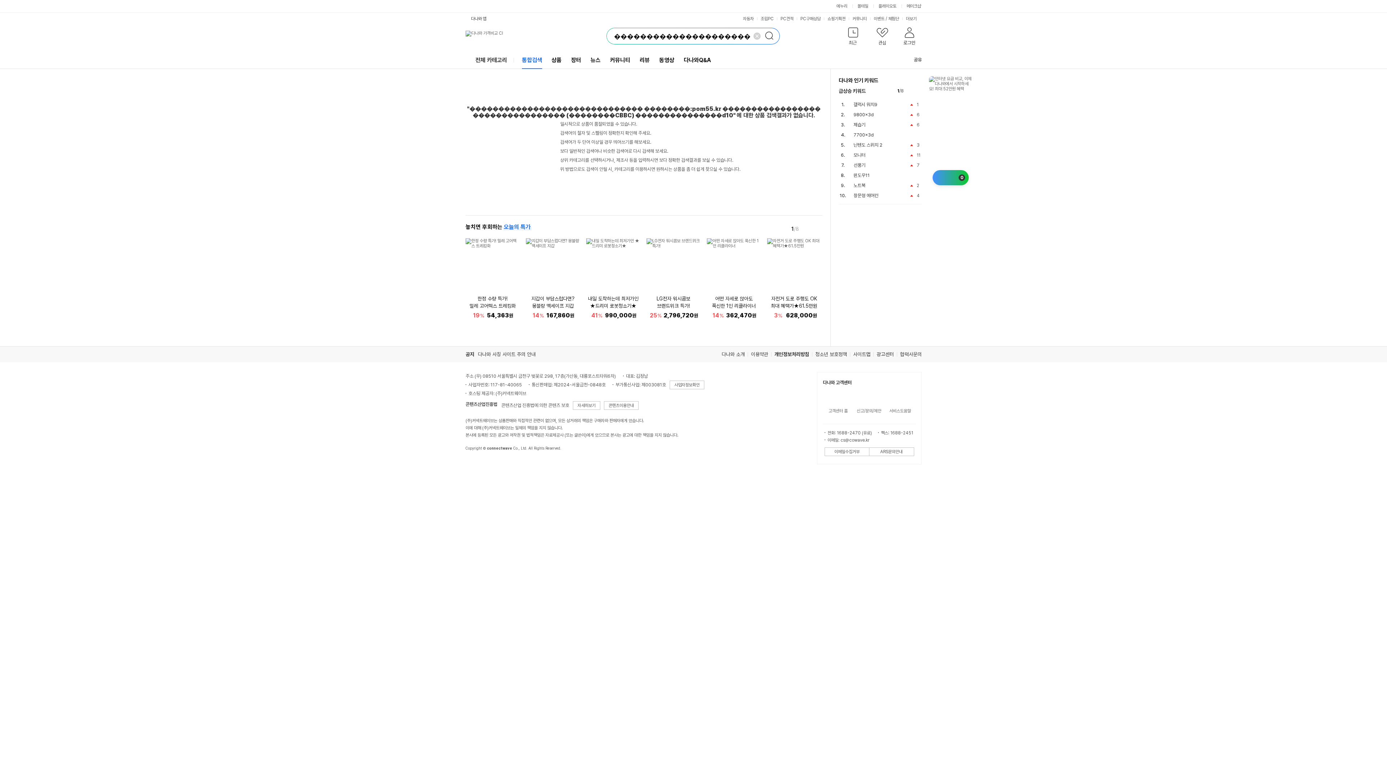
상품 (557, 60)
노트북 (859, 185)
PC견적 (787, 18)
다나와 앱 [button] (479, 18)
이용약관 (759, 354)
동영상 (666, 60)
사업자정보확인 (687, 384)
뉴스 (596, 60)
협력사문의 (911, 354)
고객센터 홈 (838, 410)
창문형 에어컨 (866, 195)
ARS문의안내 (891, 451)
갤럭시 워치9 (865, 104)
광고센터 (885, 354)
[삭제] (757, 36)
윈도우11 (862, 175)
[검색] (771, 36)
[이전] (807, 229)
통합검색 (532, 60)
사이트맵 (861, 354)
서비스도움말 (900, 410)
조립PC (767, 18)
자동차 (748, 18)
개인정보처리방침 (791, 354)
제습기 (859, 124)
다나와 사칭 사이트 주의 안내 (507, 354)
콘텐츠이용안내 (621, 405)
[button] (853, 38)
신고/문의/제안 (869, 410)
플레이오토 (887, 6)
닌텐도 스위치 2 (868, 145)
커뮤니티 (859, 18)
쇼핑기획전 (837, 18)
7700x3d (864, 135)
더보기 (912, 18)
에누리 (842, 6)
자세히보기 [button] (587, 405)
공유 (918, 59)
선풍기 (859, 165)
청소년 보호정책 (831, 354)
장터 (576, 60)
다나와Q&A (697, 60)
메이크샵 (914, 6)
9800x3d (864, 114)
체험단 (893, 18)
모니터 (859, 155)
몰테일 (862, 6)
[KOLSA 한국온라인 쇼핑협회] (479, 464)
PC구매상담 (810, 18)
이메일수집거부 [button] (847, 451)
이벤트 (879, 18)
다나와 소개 (733, 354)
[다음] (817, 229)
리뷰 (645, 60)
